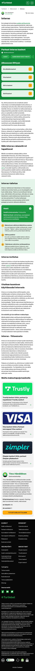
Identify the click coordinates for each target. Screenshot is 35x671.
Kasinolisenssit (5, 576)
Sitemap (3, 583)
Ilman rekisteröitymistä (20, 56)
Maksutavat (13, 9)
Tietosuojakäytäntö (7, 579)
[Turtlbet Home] (6, 3)
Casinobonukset (23, 526)
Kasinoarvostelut (6, 542)
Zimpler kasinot (23, 550)
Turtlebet (4, 9)
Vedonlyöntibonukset (7, 561)
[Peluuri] (3, 660)
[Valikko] (32, 3)
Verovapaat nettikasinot (8, 535)
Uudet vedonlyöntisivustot (8, 553)
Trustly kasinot (23, 553)
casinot (8, 265)
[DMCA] (22, 660)
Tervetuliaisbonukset (25, 532)
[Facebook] (2, 592)
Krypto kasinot (23, 562)
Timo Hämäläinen (9, 12)
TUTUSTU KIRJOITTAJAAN (17, 512)
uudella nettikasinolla (23, 23)
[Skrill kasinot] (30, 93)
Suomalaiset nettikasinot (8, 532)
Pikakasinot (4, 539)
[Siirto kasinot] (30, 85)
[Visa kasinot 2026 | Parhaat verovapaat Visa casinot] (30, 434)
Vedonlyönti (4, 550)
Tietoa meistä (5, 570)
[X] (12, 592)
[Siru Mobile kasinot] (30, 69)
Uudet (5, 56)
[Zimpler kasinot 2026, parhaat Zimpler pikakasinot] (30, 463)
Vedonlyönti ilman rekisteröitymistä (6, 557)
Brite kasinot (22, 556)
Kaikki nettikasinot (6, 526)
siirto (3, 168)
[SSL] (27, 660)
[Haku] (27, 3)
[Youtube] (7, 592)
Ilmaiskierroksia (23, 539)
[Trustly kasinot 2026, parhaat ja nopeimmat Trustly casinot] (30, 405)
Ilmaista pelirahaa (23, 535)
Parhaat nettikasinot (7, 529)
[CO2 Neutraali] (10, 660)
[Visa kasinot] (30, 77)
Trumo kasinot (23, 559)
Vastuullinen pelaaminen (8, 573)
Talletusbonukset (24, 529)
